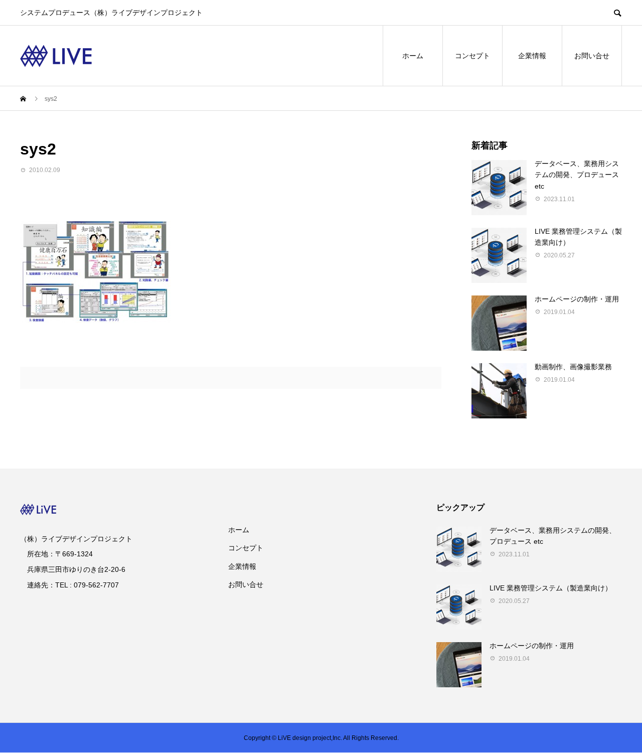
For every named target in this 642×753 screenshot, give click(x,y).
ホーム (412, 56)
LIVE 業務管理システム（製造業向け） (551, 588)
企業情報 (532, 56)
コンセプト (472, 56)
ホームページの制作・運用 (577, 299)
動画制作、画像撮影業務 (573, 367)
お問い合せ (591, 56)
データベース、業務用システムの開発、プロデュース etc (577, 175)
